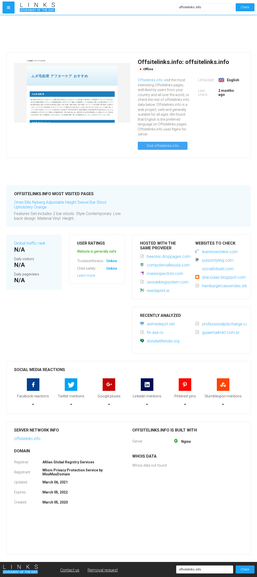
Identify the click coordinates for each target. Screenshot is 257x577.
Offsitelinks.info (150, 80)
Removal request (103, 570)
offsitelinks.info (27, 438)
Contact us (69, 570)
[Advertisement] (128, 33)
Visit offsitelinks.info (163, 146)
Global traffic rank (29, 243)
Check (245, 7)
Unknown (114, 261)
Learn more (86, 275)
